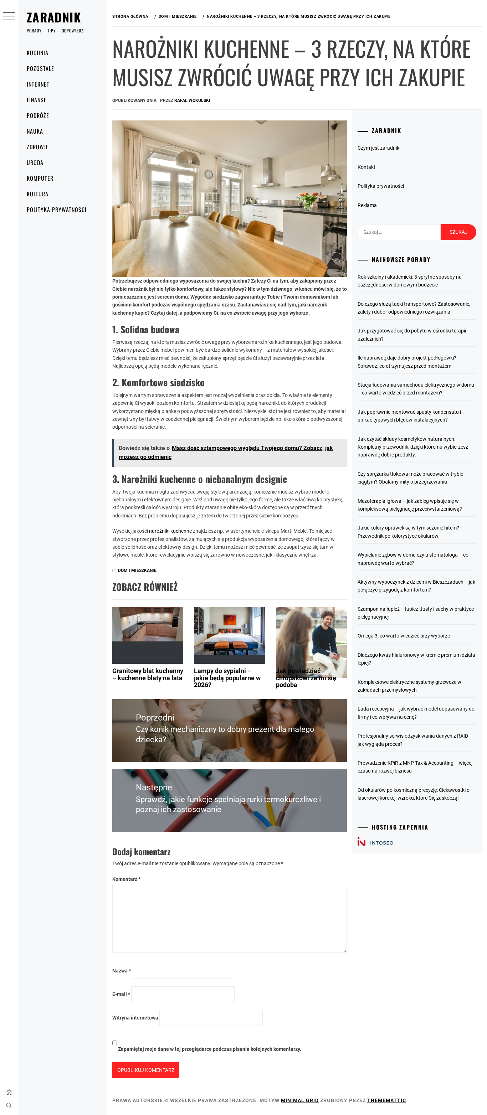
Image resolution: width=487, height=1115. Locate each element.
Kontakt (366, 167)
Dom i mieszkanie (137, 570)
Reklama (367, 205)
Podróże (38, 115)
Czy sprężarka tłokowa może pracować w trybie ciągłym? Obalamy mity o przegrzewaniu (410, 478)
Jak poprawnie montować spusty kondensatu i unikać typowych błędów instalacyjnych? (409, 416)
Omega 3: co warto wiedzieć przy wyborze (404, 636)
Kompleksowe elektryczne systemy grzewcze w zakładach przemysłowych (409, 686)
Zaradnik (54, 17)
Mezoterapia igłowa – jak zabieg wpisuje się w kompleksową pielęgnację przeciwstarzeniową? (410, 505)
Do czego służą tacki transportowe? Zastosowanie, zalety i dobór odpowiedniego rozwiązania (414, 308)
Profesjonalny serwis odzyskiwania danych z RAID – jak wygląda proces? (415, 740)
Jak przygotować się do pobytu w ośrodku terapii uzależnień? (412, 334)
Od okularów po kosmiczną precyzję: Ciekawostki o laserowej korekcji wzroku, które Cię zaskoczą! (414, 794)
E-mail (121, 994)
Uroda (35, 162)
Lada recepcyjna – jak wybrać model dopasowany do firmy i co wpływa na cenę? (416, 712)
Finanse (37, 100)
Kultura (37, 194)
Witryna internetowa (135, 1018)
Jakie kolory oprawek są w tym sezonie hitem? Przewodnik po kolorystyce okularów (408, 531)
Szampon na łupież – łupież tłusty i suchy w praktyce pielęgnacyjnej (416, 613)
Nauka (35, 131)
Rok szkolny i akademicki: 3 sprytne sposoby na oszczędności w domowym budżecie (410, 281)
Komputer (40, 178)
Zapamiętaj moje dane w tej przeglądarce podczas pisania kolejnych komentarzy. (209, 1049)
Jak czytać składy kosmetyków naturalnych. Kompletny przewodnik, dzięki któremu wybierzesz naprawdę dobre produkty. (413, 447)
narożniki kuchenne (170, 531)
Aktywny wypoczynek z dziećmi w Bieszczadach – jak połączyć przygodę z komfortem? (416, 586)
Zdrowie (38, 147)
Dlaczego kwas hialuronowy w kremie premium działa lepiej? (416, 659)
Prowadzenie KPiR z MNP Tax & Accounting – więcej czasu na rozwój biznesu (415, 767)
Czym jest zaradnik (378, 148)
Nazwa (121, 971)
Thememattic (386, 1100)
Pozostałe (40, 68)
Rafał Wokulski (192, 100)
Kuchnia (37, 52)
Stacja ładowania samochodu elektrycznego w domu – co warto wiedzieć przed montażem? (416, 389)
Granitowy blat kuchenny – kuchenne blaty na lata (147, 674)
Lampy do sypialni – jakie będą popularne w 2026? (227, 678)
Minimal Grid (300, 1100)
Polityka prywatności (57, 209)
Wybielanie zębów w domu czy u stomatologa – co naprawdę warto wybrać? (413, 559)
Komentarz (126, 879)
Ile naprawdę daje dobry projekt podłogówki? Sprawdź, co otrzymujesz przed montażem (407, 361)
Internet (38, 84)
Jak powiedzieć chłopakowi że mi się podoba (306, 678)
